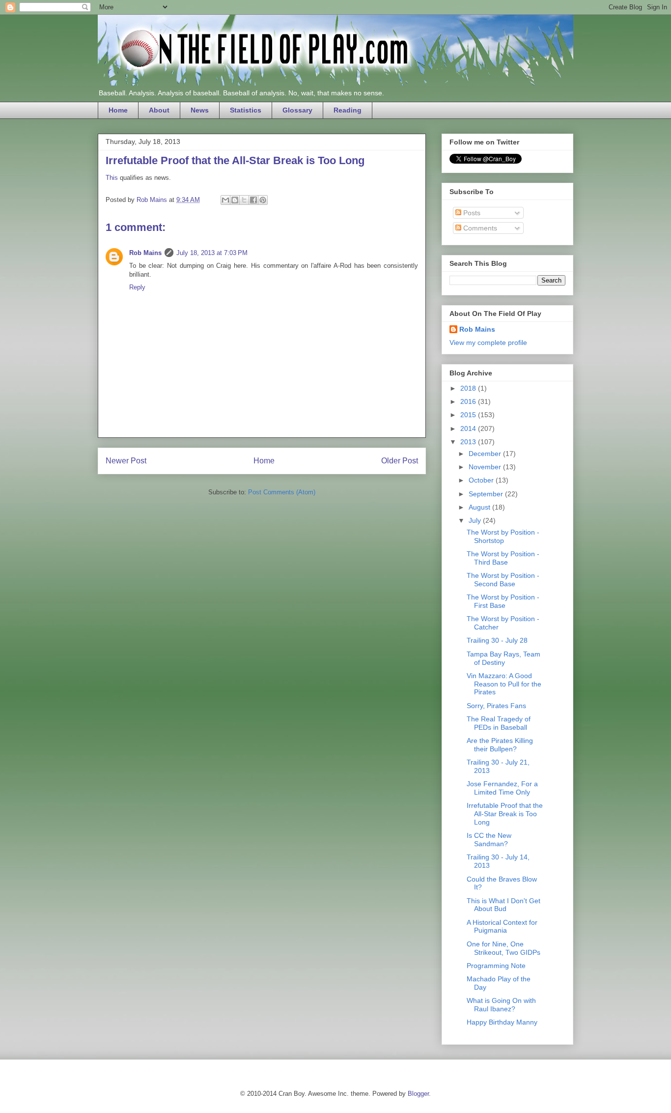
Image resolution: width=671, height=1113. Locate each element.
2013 (469, 442)
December (486, 453)
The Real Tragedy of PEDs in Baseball (499, 723)
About (159, 110)
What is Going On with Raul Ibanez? (501, 1005)
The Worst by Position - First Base (503, 601)
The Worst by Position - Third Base (503, 558)
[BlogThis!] (235, 200)
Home (118, 110)
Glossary (297, 110)
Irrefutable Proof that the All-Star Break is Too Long (505, 813)
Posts (470, 213)
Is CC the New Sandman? (489, 839)
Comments (479, 228)
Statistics (245, 110)
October (482, 480)
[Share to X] (244, 200)
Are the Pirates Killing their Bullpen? (500, 745)
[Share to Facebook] (253, 200)
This (112, 177)
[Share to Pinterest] (263, 200)
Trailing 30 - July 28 (497, 640)
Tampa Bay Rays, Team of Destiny (503, 658)
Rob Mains (145, 253)
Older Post (399, 461)
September (487, 494)
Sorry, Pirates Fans (496, 706)
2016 (469, 401)
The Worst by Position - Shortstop (503, 536)
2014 (469, 428)
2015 (469, 415)
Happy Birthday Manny (502, 1022)
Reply (137, 287)
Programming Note (496, 966)
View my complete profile (488, 342)
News (200, 110)
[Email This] (225, 200)
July (476, 520)
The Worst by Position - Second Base (503, 579)
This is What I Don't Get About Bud (503, 905)
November (486, 467)
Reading (348, 110)
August (480, 507)
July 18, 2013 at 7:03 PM (212, 253)
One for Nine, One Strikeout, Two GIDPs (503, 948)
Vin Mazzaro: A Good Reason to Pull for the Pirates (504, 684)
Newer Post (126, 461)
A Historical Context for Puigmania (502, 926)
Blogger (418, 1093)
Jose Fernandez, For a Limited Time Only (502, 788)
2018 (469, 388)
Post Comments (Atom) (281, 492)
